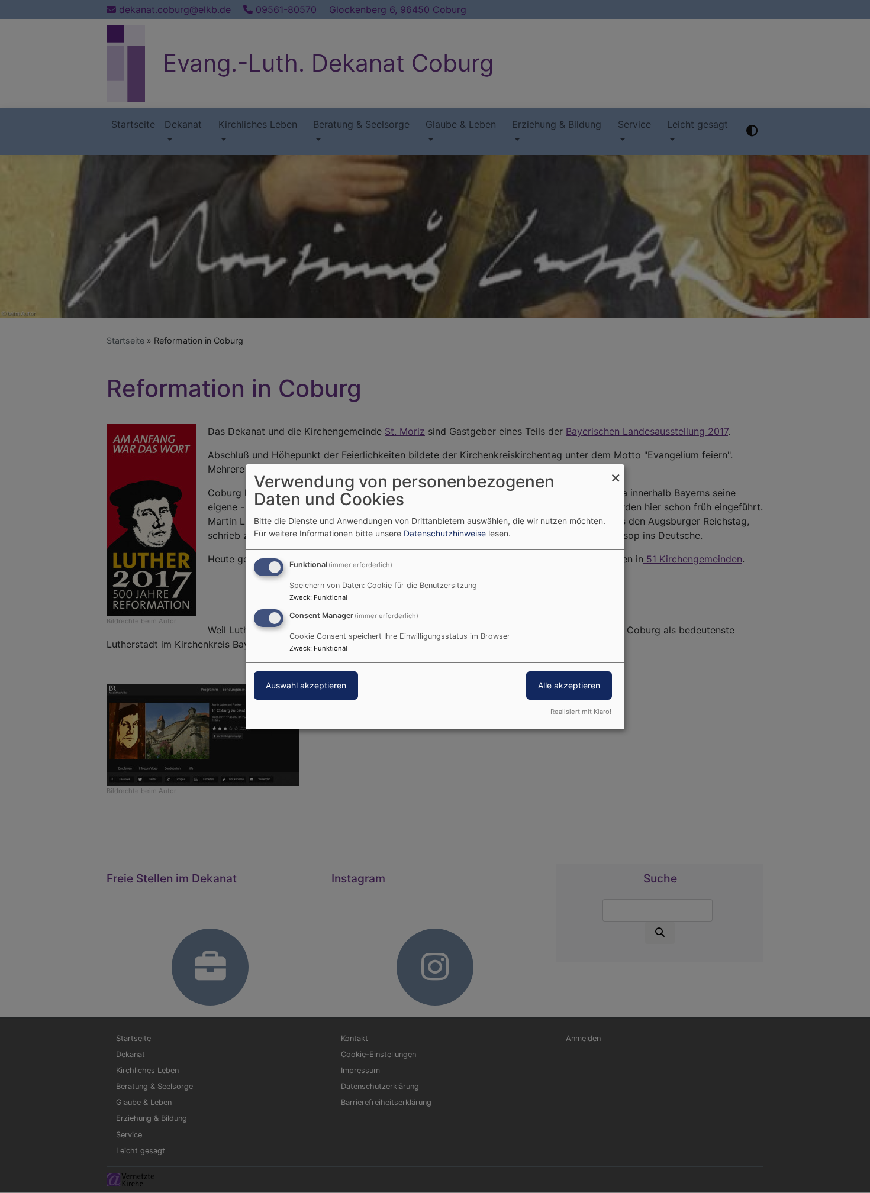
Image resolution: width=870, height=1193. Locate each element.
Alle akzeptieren (569, 685)
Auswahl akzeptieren (306, 685)
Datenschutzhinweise (445, 533)
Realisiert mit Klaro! (580, 711)
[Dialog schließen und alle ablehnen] (615, 471)
